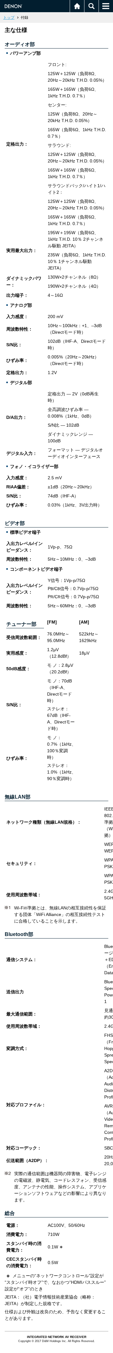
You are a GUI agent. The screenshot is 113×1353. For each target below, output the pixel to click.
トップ (8, 17)
